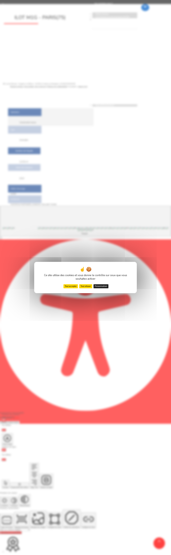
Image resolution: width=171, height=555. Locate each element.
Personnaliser (101, 286)
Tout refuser (85, 286)
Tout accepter (71, 286)
